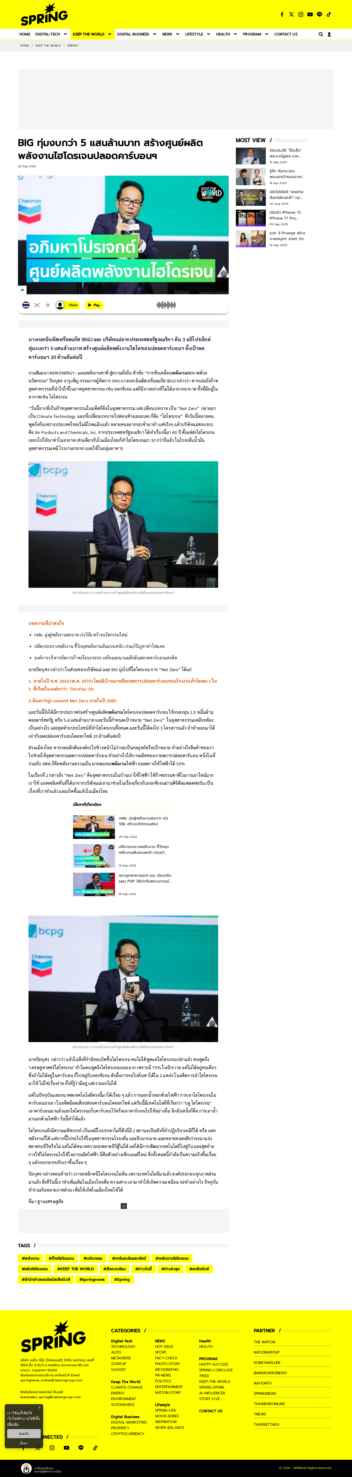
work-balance (169, 1427)
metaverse (121, 1358)
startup (118, 1364)
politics (163, 1381)
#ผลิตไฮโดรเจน (35, 1269)
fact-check (166, 1358)
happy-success (213, 1364)
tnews (260, 1414)
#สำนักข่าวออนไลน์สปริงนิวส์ (46, 1279)
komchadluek (267, 1362)
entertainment (169, 1387)
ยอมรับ (24, 1434)
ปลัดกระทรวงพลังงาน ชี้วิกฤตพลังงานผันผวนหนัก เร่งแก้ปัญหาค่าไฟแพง (99, 646)
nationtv (263, 1383)
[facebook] (31, 291)
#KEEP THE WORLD (75, 1269)
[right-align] (319, 34)
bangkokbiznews (270, 1373)
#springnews (92, 1279)
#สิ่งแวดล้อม (114, 1269)
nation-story (168, 1392)
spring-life (165, 1410)
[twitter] (39, 290)
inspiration (165, 1422)
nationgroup (266, 1352)
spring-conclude (216, 1370)
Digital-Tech (121, 1341)
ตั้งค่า (24, 1443)
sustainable (122, 1404)
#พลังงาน (30, 1258)
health (206, 1346)
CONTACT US (210, 1411)
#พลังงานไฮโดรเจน (172, 1258)
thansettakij (266, 1424)
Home (24, 45)
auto (116, 1352)
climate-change (126, 1387)
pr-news (163, 1375)
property (120, 1428)
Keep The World (48, 45)
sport (160, 1352)
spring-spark (211, 1387)
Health (205, 1341)
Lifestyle (162, 1405)
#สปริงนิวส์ (199, 1269)
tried (204, 1376)
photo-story (167, 1364)
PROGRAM (208, 1359)
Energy (73, 45)
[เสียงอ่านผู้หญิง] (68, 305)
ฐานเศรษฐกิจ (50, 1201)
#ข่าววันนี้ (143, 1269)
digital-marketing (129, 1422)
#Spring (122, 1279)
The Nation (264, 1342)
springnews (265, 1393)
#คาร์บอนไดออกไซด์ (129, 1258)
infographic (167, 1369)
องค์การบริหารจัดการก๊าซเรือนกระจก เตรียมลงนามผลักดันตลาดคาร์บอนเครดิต (105, 657)
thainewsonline (269, 1404)
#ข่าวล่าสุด (170, 1269)
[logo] (44, 14)
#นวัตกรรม (93, 1258)
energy (118, 1393)
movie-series (167, 1416)
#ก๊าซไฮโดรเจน (61, 1258)
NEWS (160, 1341)
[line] (48, 291)
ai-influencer (212, 1393)
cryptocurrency (128, 1434)
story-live (209, 1399)
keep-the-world (215, 1381)
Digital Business (125, 1416)
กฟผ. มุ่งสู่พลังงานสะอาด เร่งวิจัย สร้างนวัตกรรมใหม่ (80, 634)
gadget (118, 1369)
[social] (282, 14)
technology (123, 1346)
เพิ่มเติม (12, 1424)
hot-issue (164, 1346)
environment (123, 1399)
